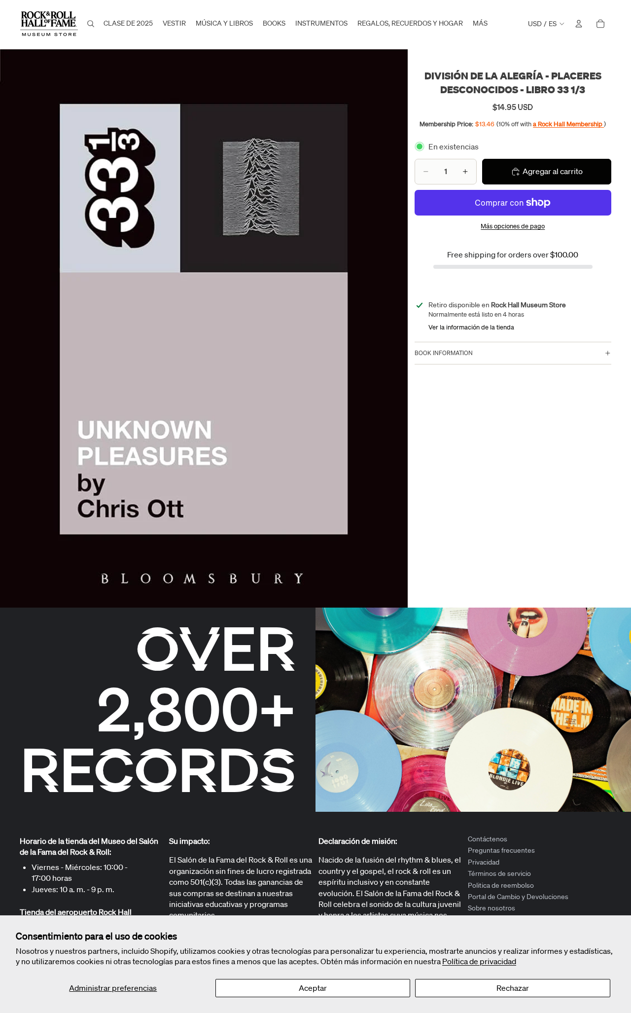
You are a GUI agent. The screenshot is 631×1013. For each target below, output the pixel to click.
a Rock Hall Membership (568, 124)
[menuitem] (480, 24)
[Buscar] (91, 24)
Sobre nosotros (491, 908)
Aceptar (313, 988)
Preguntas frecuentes (501, 850)
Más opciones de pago (513, 226)
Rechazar (512, 988)
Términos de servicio (499, 873)
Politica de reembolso (501, 884)
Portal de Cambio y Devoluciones (518, 896)
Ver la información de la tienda (471, 327)
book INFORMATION (444, 353)
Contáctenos (487, 838)
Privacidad (483, 862)
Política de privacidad (479, 961)
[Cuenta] (579, 24)
